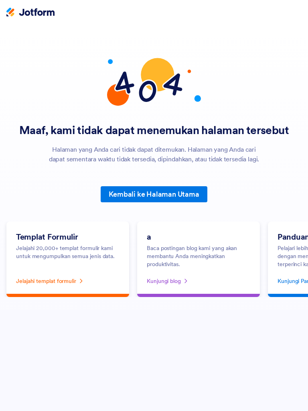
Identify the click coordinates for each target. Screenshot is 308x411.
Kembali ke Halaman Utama (154, 194)
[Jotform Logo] (30, 13)
